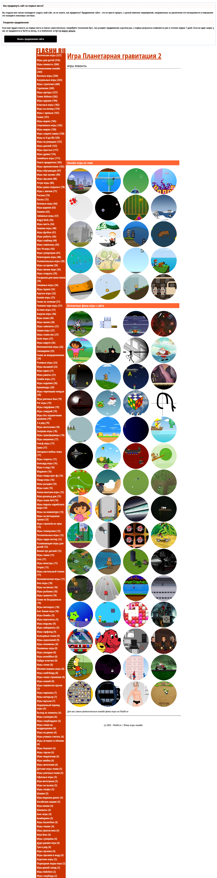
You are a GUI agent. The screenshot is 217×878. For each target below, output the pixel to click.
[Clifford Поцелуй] (108, 653)
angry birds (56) (45, 220)
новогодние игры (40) (49, 257)
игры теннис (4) (45, 826)
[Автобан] (108, 600)
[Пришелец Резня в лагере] (80, 600)
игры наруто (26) (46, 342)
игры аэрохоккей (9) (48, 640)
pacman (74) (43, 195)
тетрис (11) (43, 567)
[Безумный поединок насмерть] (136, 468)
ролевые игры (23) (47, 362)
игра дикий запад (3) (48, 867)
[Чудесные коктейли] (164, 653)
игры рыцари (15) (47, 484)
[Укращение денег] (80, 441)
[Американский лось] (164, 246)
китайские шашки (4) (48, 801)
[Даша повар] (80, 521)
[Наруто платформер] (108, 626)
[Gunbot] (164, 388)
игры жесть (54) (45, 224)
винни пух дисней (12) (49, 551)
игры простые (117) (47, 150)
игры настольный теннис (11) (51, 573)
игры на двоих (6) (47, 732)
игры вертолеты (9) (47, 619)
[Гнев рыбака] (108, 573)
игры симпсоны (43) (48, 244)
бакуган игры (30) (46, 314)
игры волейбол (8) (47, 656)
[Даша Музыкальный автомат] (80, 653)
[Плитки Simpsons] (80, 706)
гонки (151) (43, 117)
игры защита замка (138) (50, 133)
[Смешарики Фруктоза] (80, 494)
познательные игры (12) (50, 535)
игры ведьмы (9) (46, 623)
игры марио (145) (46, 121)
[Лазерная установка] (108, 272)
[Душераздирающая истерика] (136, 626)
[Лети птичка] (108, 415)
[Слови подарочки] (80, 219)
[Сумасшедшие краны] (80, 193)
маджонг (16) (44, 471)
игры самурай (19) (47, 411)
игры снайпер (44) (47, 240)
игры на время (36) (47, 265)
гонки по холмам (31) (48, 301)
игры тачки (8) (45, 664)
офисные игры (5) (47, 777)
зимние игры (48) (46, 228)
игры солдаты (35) (47, 273)
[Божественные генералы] (80, 573)
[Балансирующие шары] (136, 219)
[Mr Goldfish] (80, 272)
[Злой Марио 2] (164, 272)
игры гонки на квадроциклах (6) (46, 726)
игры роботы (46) (46, 236)
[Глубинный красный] (80, 415)
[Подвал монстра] (136, 521)
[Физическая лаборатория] (108, 547)
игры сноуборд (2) (47, 876)
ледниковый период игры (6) (48, 706)
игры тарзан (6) (45, 752)
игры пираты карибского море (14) (50, 506)
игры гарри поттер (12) (49, 539)
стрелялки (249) (45, 88)
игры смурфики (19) (48, 407)
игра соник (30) (45, 318)
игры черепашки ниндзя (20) (50, 393)
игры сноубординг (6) (49, 721)
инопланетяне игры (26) (50, 347)
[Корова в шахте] (164, 521)
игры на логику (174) (48, 108)
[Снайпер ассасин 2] (136, 362)
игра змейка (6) (45, 760)
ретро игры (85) (45, 183)
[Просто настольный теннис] (108, 193)
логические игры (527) (49, 55)
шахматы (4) (44, 810)
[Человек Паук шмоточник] (136, 679)
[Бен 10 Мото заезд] (164, 679)
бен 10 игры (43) (46, 248)
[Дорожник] (136, 573)
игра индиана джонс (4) (50, 797)
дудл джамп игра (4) (48, 843)
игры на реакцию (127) (49, 141)
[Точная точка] (164, 299)
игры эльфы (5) (45, 789)
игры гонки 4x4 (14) (47, 500)
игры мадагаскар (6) (48, 756)
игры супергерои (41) (48, 253)
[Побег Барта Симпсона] (80, 679)
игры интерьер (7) (47, 697)
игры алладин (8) (46, 652)
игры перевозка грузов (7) (49, 686)
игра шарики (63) (46, 207)
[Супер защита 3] (80, 468)
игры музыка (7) (46, 701)
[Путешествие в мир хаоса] (164, 335)
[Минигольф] (80, 299)
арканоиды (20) (45, 387)
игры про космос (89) (48, 174)
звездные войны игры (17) (49, 453)
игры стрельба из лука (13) (49, 525)
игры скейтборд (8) (47, 673)
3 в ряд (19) (43, 423)
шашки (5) (42, 793)
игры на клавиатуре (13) (50, 512)
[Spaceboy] (136, 388)
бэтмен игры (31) (46, 309)
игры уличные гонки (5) (50, 773)
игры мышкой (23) (47, 366)
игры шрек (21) (45, 370)
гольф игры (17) (45, 443)
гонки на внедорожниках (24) (50, 356)
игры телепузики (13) (49, 531)
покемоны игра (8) (47, 648)
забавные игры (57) (48, 216)
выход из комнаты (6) (49, 712)
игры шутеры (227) (47, 92)
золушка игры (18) (47, 431)
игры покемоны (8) (47, 644)
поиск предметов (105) (49, 162)
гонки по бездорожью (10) (49, 601)
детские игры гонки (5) (49, 768)
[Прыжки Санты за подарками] (164, 362)
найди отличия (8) (47, 660)
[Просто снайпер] (108, 706)
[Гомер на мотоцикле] (80, 547)
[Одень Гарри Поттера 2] (136, 706)
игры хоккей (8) (45, 681)
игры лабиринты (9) (48, 627)
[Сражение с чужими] (80, 246)
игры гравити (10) (47, 595)
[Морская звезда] (80, 626)
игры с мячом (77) (47, 191)
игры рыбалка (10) (47, 591)
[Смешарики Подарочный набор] (108, 468)
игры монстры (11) (47, 563)
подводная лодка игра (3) (51, 863)
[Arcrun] (136, 272)
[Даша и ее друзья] (80, 362)
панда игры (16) (45, 479)
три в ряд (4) (44, 847)
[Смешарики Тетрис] (108, 521)
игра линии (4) (45, 806)
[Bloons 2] (108, 388)
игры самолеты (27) (48, 326)
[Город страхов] (164, 626)
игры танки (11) (45, 555)
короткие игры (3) (47, 859)
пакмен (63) (43, 211)
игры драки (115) (46, 154)
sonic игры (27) (45, 338)
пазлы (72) (43, 199)
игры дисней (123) (47, 146)
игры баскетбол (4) (47, 822)
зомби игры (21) (46, 379)
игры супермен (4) (47, 838)
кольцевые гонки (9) (48, 636)
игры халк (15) (45, 488)
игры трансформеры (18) (51, 435)
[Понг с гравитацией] (136, 441)
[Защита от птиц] (108, 494)
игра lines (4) (44, 834)
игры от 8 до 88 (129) (48, 137)
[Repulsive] (108, 219)
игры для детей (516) (48, 60)
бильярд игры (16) (47, 463)
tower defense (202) (47, 96)
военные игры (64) (47, 203)
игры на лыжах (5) (47, 785)
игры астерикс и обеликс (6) (50, 742)
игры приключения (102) (50, 166)
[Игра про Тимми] (108, 246)
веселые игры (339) (47, 76)
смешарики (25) (45, 351)
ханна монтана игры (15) (50, 492)
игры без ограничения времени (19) (49, 417)
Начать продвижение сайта (30, 39)
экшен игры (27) (46, 330)
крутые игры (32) (46, 293)
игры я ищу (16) (46, 467)
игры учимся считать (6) (50, 736)
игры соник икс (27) (48, 334)
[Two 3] (136, 193)
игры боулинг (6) (46, 748)
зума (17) (42, 447)
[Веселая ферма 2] (164, 706)
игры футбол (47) (46, 232)
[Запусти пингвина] (164, 219)
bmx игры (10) (44, 583)
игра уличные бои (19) (49, 399)
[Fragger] (136, 246)
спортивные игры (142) (49, 125)
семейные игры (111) (48, 158)
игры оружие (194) (47, 100)
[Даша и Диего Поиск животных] (164, 547)
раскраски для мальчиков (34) (51, 279)
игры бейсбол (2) (46, 871)
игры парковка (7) (47, 692)
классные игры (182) (48, 104)
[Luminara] (136, 494)
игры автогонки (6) (47, 764)
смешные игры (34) (47, 285)
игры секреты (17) (47, 459)
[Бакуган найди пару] (136, 547)
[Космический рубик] (136, 415)
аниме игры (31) (46, 297)
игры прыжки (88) (47, 178)
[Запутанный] (164, 415)
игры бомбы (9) (45, 615)
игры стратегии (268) (48, 84)
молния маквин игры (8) (50, 668)
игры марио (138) (46, 129)
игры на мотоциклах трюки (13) (48, 517)
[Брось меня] (108, 299)
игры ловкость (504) (48, 64)
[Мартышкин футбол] (164, 468)
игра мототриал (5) (47, 781)
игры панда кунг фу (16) (50, 475)
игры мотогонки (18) (48, 427)
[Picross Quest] (108, 335)
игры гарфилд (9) (46, 631)
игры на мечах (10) (47, 587)
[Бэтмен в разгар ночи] (80, 388)
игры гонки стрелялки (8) (51, 677)
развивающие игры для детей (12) (50, 545)
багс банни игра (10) (48, 611)
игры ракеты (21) (46, 375)
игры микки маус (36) (49, 269)
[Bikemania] (80, 335)
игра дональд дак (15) (49, 496)
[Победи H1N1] (136, 299)
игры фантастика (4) (48, 830)
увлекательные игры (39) (51, 261)
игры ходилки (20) (47, 383)
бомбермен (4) (45, 818)
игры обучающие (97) (49, 170)
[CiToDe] (164, 494)
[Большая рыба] (164, 441)
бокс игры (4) (44, 814)
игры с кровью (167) (48, 113)
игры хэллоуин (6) (47, 716)
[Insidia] (108, 362)
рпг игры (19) (44, 403)
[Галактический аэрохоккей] (136, 335)
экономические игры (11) (51, 579)
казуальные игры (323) (49, 80)
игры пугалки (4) (46, 851)
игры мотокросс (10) (48, 607)
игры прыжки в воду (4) (50, 855)
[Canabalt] (164, 600)
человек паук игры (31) (49, 305)
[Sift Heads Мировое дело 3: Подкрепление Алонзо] (164, 573)
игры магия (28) (46, 322)
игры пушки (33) (46, 289)
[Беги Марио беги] (108, 441)
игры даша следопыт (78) (51, 187)
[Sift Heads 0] (136, 653)
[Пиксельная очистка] (108, 679)
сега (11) (41, 559)
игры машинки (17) (47, 439)
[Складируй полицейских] (164, 193)
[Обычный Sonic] (136, 600)
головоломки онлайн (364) (48, 70)
